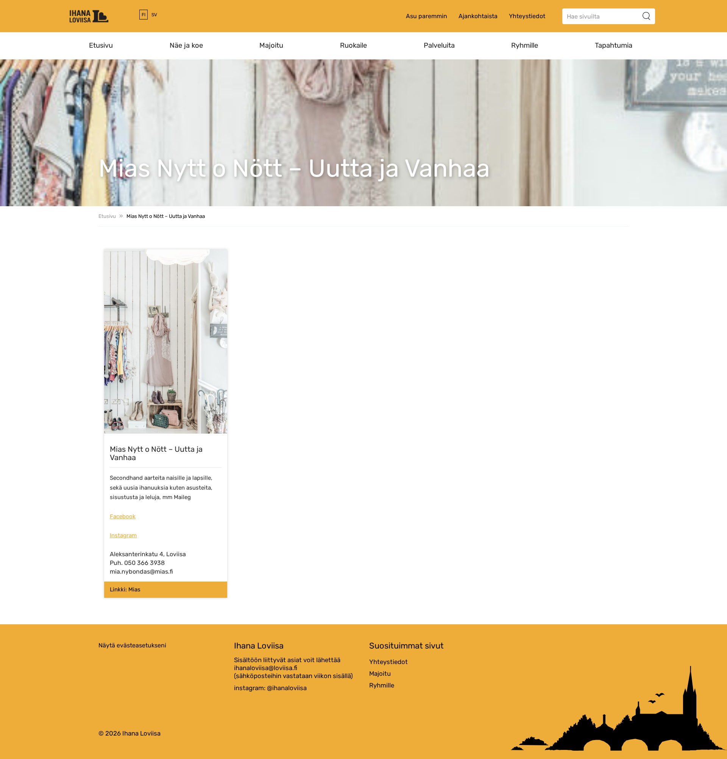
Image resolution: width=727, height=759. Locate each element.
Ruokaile (353, 45)
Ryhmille (524, 45)
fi (143, 14)
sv (154, 14)
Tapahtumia (613, 45)
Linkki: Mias (125, 589)
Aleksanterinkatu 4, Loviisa (148, 554)
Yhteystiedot (527, 16)
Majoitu (271, 45)
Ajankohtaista (478, 16)
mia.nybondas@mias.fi (141, 571)
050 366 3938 (144, 562)
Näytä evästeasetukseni (132, 645)
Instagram (123, 535)
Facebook (123, 516)
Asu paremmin (426, 16)
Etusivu (101, 45)
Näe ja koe (186, 45)
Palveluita (439, 45)
